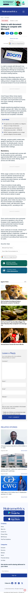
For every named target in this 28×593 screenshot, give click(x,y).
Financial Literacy (5, 558)
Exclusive (3, 547)
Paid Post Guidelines (6, 539)
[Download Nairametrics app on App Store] (14, 518)
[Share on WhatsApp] (16, 33)
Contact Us (3, 531)
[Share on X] (3, 33)
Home (2, 17)
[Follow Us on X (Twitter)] (22, 583)
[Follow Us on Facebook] (12, 583)
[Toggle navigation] (23, 11)
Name (4, 381)
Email (4, 389)
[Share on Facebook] (7, 33)
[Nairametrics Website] (9, 11)
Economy (3, 550)
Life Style (3, 560)
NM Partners (4, 537)
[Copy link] (20, 33)
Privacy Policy (4, 534)
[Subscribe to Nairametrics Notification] (25, 590)
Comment (5, 361)
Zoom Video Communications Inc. (10, 251)
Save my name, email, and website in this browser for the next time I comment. (14, 407)
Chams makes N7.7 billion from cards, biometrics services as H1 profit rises (14, 470)
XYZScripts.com (21, 592)
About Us (3, 529)
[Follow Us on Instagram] (19, 583)
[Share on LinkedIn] (12, 33)
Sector (2, 555)
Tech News (7, 17)
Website (4, 397)
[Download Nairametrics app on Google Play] (14, 512)
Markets (3, 552)
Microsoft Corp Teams (7, 247)
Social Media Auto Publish (8, 592)
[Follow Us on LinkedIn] (15, 583)
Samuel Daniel (24, 450)
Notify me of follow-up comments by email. (14, 412)
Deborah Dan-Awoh (14, 38)
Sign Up (14, 575)
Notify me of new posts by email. (11, 414)
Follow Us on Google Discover (17, 43)
